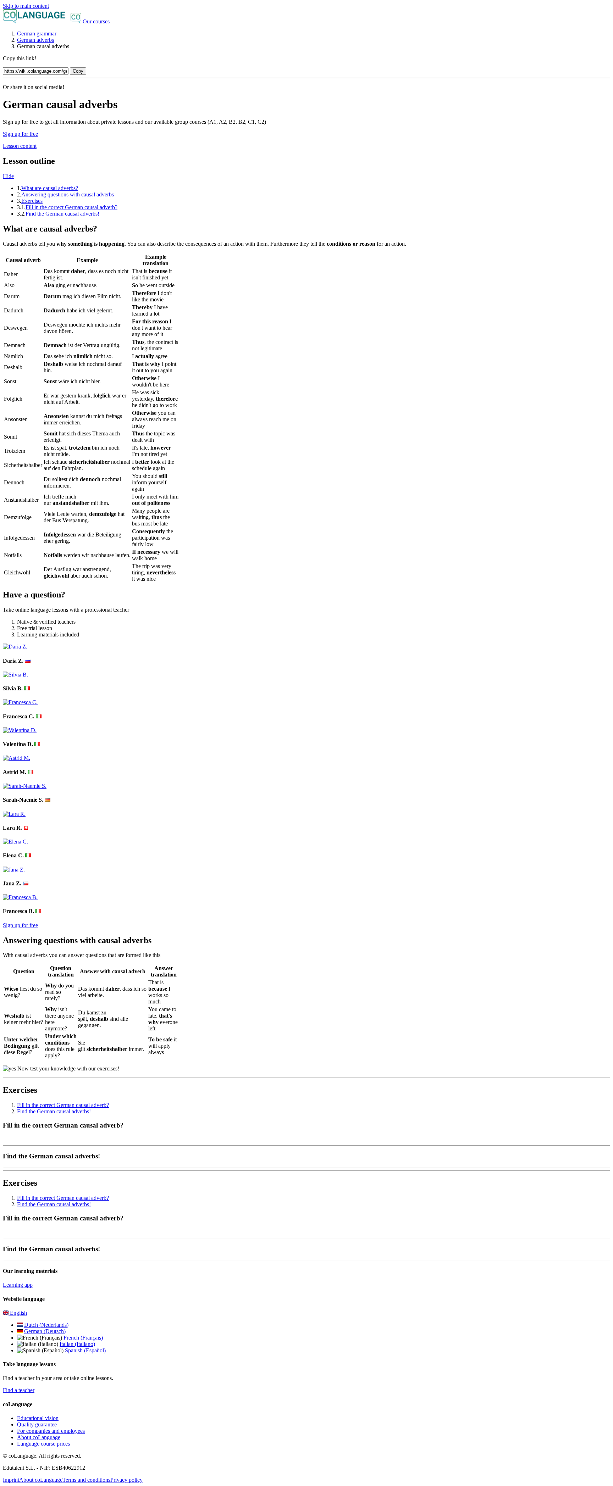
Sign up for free (20, 134)
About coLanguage (38, 1437)
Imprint (11, 1480)
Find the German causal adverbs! (62, 214)
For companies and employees (51, 1431)
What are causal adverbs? (49, 188)
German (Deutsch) (45, 1331)
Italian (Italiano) (77, 1344)
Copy (78, 71)
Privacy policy (126, 1480)
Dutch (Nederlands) (46, 1325)
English (18, 1313)
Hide (8, 176)
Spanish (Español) (85, 1350)
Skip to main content (26, 6)
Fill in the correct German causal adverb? (71, 207)
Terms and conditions (86, 1480)
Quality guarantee (37, 1424)
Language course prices (43, 1444)
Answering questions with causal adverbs (67, 194)
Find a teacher (18, 1390)
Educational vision (38, 1418)
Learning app (18, 1285)
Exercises (32, 201)
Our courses (96, 21)
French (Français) (83, 1338)
